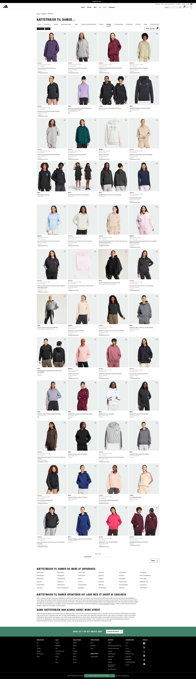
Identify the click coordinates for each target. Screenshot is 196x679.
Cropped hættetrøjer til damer (107, 603)
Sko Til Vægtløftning (145, 575)
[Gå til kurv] (191, 7)
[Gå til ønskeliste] (187, 7)
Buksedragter (40, 575)
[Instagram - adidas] (151, 648)
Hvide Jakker (143, 578)
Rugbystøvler (122, 572)
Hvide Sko (101, 572)
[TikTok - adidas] (151, 660)
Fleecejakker (143, 572)
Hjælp (162, 4)
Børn (95, 7)
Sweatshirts (60, 581)
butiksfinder (157, 4)
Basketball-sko (144, 581)
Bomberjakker (40, 584)
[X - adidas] (151, 652)
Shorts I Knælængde (62, 587)
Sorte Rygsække (123, 584)
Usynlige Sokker (82, 584)
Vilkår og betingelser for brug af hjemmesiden (110, 675)
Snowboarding (61, 578)
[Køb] (5, 6)
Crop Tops (39, 581)
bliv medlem (178, 4)
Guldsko (80, 581)
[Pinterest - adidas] (151, 656)
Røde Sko (101, 584)
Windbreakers (61, 584)
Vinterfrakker (40, 572)
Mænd (83, 7)
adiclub (183, 4)
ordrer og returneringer (169, 4)
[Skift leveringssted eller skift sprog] (191, 4)
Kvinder (89, 7)
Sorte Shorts (143, 584)
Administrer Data (81, 675)
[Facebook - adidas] (151, 644)
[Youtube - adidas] (151, 664)
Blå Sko (80, 578)
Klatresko (121, 587)
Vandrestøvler (123, 581)
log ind (187, 4)
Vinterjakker (122, 578)
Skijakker (101, 578)
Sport (104, 7)
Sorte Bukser (81, 575)
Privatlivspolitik (94, 675)
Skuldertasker (102, 587)
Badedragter (60, 575)
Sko (100, 7)
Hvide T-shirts (82, 572)
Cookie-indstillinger (72, 675)
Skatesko (121, 575)
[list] (98, 24)
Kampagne (112, 7)
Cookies (88, 675)
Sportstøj (101, 575)
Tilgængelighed (125, 675)
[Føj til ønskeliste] (64, 34)
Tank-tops (39, 587)
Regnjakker (81, 587)
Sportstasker (60, 572)
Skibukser (101, 581)
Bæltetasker (40, 578)
